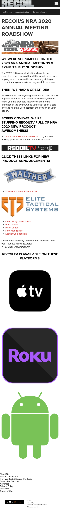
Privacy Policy (6, 486)
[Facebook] (2, 470)
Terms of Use (6, 491)
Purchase (4, 488)
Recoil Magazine (37, 500)
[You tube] (13, 470)
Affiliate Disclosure (9, 476)
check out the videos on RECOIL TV (24, 136)
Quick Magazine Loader (18, 221)
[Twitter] (23, 470)
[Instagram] (8, 470)
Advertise (4, 484)
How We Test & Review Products (16, 479)
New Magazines (13, 230)
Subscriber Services (9, 481)
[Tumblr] (18, 470)
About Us (4, 474)
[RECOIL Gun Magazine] (18, 6)
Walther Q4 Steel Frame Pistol (21, 191)
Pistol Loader (12, 227)
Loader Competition (16, 233)
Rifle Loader (11, 224)
